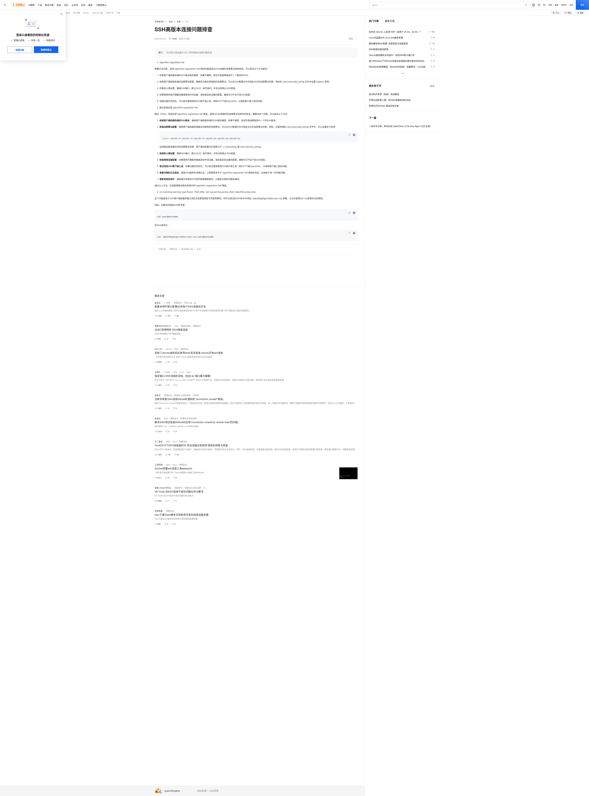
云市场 (74, 4)
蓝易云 (158, 302)
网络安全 (173, 249)
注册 (571, 5)
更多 (432, 85)
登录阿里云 (46, 49)
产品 (40, 4)
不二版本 (159, 441)
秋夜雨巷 (159, 510)
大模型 (31, 4)
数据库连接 (186, 325)
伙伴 (83, 4)
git (195, 302)
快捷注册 (19, 49)
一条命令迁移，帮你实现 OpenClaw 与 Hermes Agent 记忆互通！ (400, 126)
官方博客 (76, 12)
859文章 (201, 790)
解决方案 (49, 4)
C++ (205, 487)
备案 (556, 5)
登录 (582, 5)
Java (176, 325)
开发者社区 (159, 21)
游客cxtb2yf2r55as (163, 487)
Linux (181, 372)
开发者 (196, 395)
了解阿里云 (101, 4)
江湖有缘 (159, 464)
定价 (66, 4)
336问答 (214, 790)
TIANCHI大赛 (97, 12)
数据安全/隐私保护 (182, 395)
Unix (175, 372)
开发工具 (188, 302)
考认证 (86, 12)
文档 (550, 5)
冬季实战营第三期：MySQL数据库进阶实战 (389, 99)
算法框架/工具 (187, 249)
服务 (90, 4)
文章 (179, 21)
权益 (59, 4)
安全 (171, 21)
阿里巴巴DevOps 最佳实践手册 (384, 105)
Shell (176, 348)
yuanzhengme (172, 790)
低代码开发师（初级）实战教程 (384, 94)
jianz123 (158, 348)
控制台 (564, 5)
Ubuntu (169, 348)
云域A (157, 372)
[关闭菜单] (5, 5)
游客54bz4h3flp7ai (163, 325)
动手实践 (66, 12)
